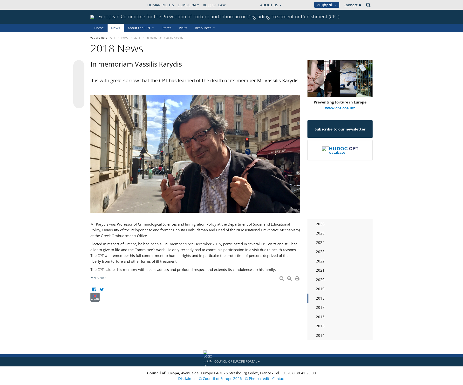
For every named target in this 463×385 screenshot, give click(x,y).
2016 (320, 316)
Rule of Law (214, 4)
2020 (320, 279)
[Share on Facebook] (78, 84)
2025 (320, 233)
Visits (183, 28)
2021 (320, 270)
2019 (320, 288)
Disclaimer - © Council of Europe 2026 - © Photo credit (224, 378)
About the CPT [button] (139, 28)
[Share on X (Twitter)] (78, 75)
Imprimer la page (297, 277)
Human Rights (160, 4)
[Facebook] (94, 289)
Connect (351, 4)
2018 (320, 298)
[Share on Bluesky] (78, 66)
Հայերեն (325, 4)
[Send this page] (78, 102)
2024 (320, 242)
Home (99, 28)
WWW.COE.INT (102, 5)
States (166, 28)
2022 (320, 261)
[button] (231, 361)
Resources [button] (203, 28)
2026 (320, 223)
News (115, 28)
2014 (320, 335)
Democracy (188, 4)
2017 (320, 307)
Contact (278, 378)
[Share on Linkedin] (78, 93)
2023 (320, 251)
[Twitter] (101, 289)
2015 (320, 325)
